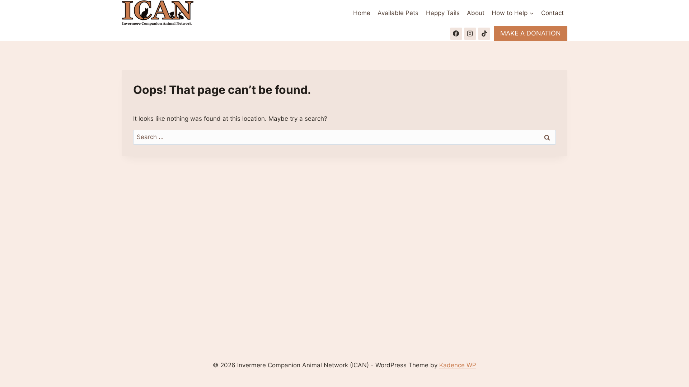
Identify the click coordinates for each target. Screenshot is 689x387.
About (475, 12)
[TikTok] (484, 34)
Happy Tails (443, 12)
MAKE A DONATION (530, 33)
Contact (552, 12)
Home (361, 12)
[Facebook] (456, 34)
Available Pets (398, 12)
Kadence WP (457, 365)
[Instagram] (470, 34)
